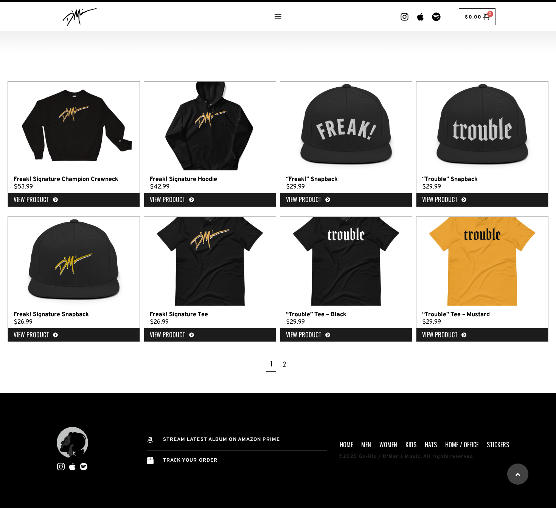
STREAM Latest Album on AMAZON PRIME (221, 440)
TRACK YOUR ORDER (190, 460)
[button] (517, 474)
